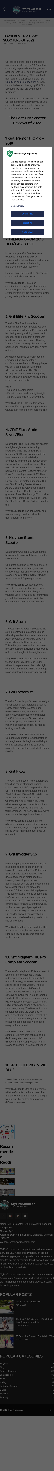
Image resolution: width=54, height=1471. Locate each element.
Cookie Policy (17, 206)
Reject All (27, 223)
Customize (27, 214)
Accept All (27, 232)
